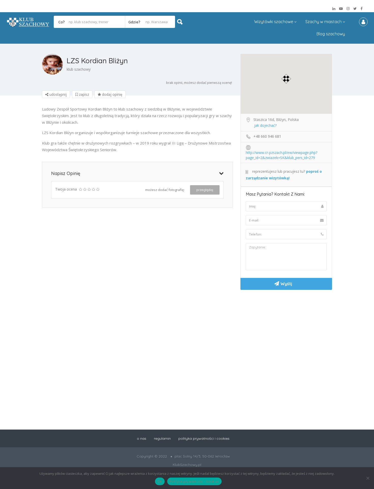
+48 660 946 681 (267, 136)
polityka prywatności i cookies (203, 438)
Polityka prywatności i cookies (194, 481)
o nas (141, 438)
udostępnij (57, 94)
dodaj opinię (111, 94)
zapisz (83, 94)
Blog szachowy (331, 33)
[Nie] (367, 478)
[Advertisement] (286, 331)
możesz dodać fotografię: (164, 189)
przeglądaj (204, 190)
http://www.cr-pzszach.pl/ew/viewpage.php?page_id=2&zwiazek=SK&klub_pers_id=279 (281, 153)
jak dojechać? (265, 125)
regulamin (162, 438)
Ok (159, 481)
